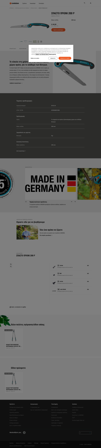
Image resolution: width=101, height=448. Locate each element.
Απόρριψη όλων (52, 58)
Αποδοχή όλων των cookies (64, 58)
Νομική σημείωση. (52, 54)
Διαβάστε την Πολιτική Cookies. (42, 54)
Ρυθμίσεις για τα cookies (35, 58)
